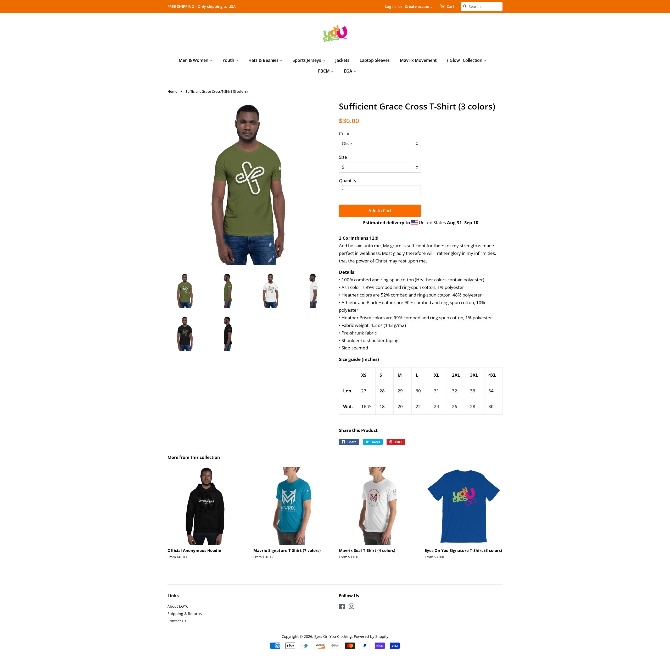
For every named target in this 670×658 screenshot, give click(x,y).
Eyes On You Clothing (333, 636)
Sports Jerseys (307, 60)
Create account (418, 6)
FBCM (324, 71)
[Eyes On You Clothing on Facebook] (342, 607)
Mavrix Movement (418, 60)
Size (343, 157)
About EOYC (178, 606)
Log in (390, 6)
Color (344, 133)
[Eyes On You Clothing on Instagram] (351, 607)
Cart (450, 6)
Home (172, 91)
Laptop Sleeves (375, 60)
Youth (228, 60)
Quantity (347, 181)
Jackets (342, 60)
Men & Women (194, 60)
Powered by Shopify (371, 636)
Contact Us (177, 620)
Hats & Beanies (264, 60)
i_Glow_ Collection (465, 60)
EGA (348, 71)
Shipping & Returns (185, 613)
